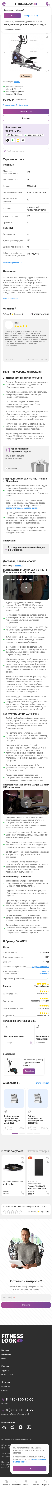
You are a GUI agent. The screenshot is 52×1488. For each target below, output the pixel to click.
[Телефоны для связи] (48, 4)
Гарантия (5, 1386)
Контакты (6, 1366)
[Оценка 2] (8, 1212)
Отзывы (9, 308)
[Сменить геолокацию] (3, 4)
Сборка (4, 1390)
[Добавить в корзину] (22, 1193)
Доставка (5, 1382)
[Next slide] (48, 53)
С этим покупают (12, 1151)
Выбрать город (31, 15)
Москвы (17, 82)
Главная (5, 1350)
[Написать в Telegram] (12, 1427)
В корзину (26, 118)
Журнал (5, 1370)
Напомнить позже (12, 29)
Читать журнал (42, 1083)
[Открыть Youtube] (28, 1427)
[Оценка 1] (4, 1212)
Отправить (26, 1305)
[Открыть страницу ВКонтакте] (3, 1427)
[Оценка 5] (20, 1212)
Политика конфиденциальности (16, 1439)
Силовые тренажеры (44, 972)
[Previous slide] (4, 53)
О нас (3, 1359)
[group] (15, 1133)
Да (12, 16)
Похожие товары (38, 1151)
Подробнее (29, 1071)
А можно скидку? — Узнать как (15, 105)
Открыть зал (7, 1374)
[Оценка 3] (12, 1212)
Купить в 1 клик (26, 112)
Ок (30, 1468)
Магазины (6, 1354)
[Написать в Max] (20, 1427)
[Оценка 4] (16, 1212)
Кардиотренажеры (40, 966)
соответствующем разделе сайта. (22, 508)
